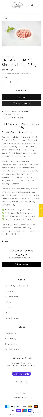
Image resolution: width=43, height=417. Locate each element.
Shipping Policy (11, 344)
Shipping (14, 73)
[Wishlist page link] (27, 5)
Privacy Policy (10, 333)
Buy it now (21, 97)
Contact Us (9, 307)
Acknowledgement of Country (17, 286)
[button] (4, 5)
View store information (13, 118)
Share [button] (6, 241)
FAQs (7, 313)
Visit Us (8, 302)
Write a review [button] (21, 264)
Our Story (9, 291)
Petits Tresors (17, 415)
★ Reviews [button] (41, 210)
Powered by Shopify (29, 415)
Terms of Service (12, 318)
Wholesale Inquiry (12, 297)
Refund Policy (10, 339)
